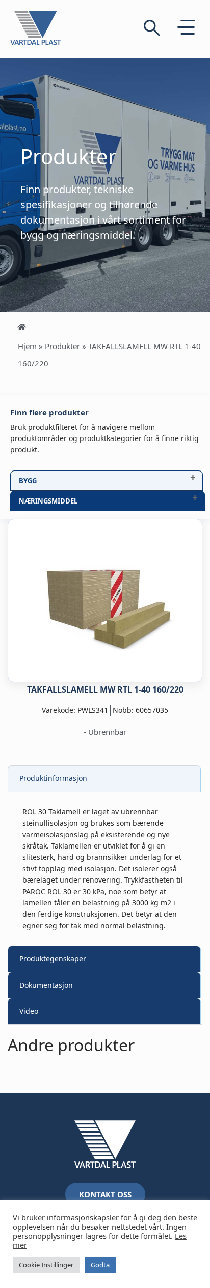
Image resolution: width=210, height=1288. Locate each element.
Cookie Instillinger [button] (46, 1264)
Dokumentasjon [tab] (46, 985)
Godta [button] (100, 1264)
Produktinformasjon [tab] (53, 778)
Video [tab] (28, 1011)
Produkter (62, 346)
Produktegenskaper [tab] (52, 958)
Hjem (27, 346)
